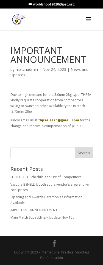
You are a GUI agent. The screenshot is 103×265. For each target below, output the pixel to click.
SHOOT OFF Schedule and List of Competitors (45, 177)
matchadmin (27, 69)
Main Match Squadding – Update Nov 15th (43, 217)
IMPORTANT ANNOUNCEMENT (33, 210)
